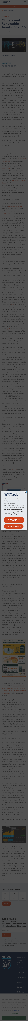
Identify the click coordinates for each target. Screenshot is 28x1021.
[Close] (25, 492)
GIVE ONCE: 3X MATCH (14, 526)
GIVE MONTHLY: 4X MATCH (14, 520)
